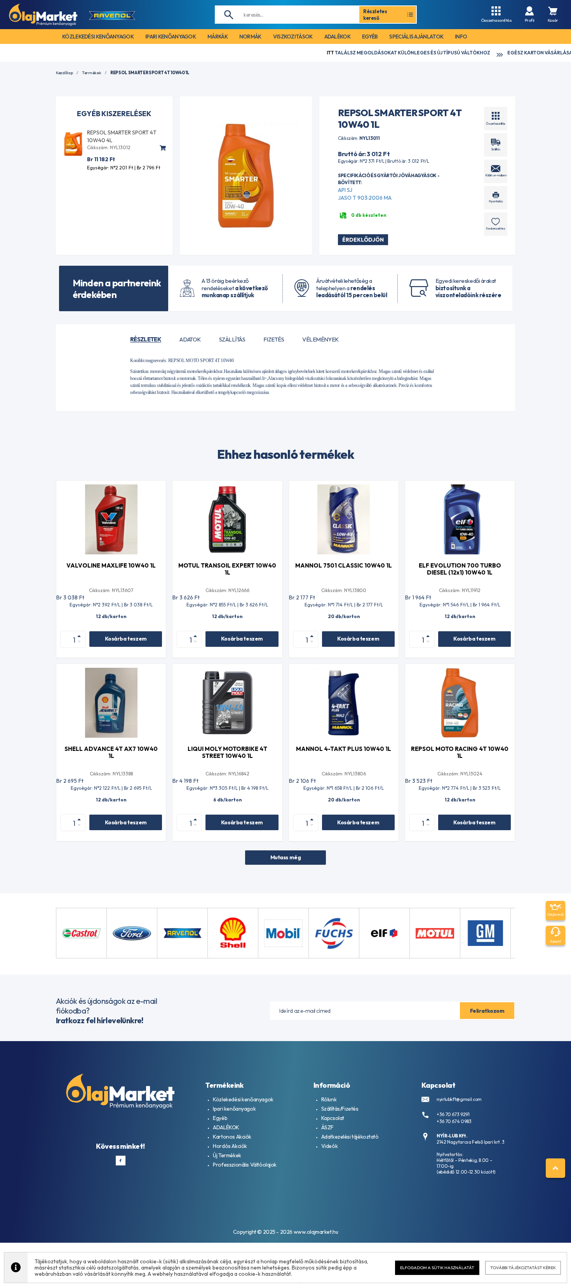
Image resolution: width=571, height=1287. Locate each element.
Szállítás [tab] (232, 339)
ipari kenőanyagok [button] (170, 36)
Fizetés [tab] (273, 339)
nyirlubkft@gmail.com (459, 1099)
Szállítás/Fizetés (340, 1108)
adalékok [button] (337, 36)
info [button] (461, 36)
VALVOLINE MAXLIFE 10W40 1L (111, 565)
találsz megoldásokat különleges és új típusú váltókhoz (367, 53)
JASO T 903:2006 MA (365, 197)
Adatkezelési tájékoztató (350, 1136)
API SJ (345, 189)
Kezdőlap (64, 72)
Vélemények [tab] (320, 339)
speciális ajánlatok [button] (416, 36)
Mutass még (285, 857)
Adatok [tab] (190, 339)
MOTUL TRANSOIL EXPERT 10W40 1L (227, 569)
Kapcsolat (332, 1118)
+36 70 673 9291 (453, 1114)
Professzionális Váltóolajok (245, 1164)
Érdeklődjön (363, 239)
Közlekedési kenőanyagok (243, 1099)
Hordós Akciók (230, 1145)
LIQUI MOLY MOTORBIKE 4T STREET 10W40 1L (227, 752)
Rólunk (328, 1099)
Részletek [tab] (145, 339)
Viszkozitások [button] (293, 36)
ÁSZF (327, 1127)
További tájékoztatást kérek (523, 1267)
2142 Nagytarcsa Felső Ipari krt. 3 (471, 1142)
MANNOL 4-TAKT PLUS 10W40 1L (343, 748)
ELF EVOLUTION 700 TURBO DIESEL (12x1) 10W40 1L (460, 569)
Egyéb (220, 1118)
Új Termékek (227, 1155)
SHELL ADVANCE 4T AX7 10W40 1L (111, 752)
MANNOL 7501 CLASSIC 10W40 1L (343, 565)
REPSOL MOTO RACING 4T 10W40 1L (459, 752)
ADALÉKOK (226, 1127)
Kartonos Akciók (232, 1136)
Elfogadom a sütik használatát (437, 1267)
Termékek (91, 72)
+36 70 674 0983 (454, 1121)
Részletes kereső (375, 14)
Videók (329, 1145)
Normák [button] (250, 36)
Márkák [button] (217, 36)
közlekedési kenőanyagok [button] (98, 36)
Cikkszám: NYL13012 (109, 147)
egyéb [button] (370, 36)
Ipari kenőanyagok (234, 1108)
